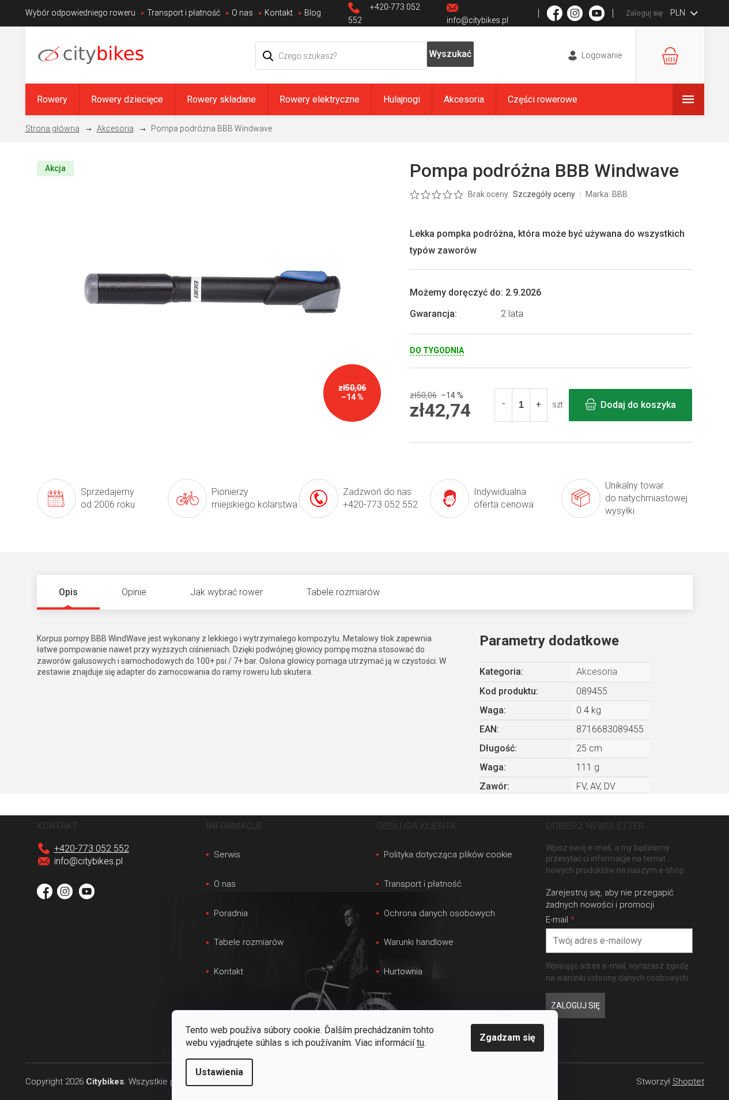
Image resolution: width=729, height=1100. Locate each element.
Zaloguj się (575, 1005)
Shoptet (688, 1081)
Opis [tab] (68, 592)
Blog (312, 12)
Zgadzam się (507, 1037)
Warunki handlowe (419, 942)
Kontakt (279, 12)
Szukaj (450, 54)
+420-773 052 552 (91, 848)
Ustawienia (219, 1072)
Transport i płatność (183, 12)
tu (420, 1042)
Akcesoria (596, 671)
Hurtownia (403, 971)
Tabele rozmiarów (249, 942)
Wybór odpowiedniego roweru (80, 12)
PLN (678, 12)
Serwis (227, 854)
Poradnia (231, 913)
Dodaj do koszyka (638, 404)
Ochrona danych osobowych (439, 913)
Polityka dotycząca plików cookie (448, 854)
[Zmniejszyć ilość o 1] (503, 405)
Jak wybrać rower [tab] (226, 592)
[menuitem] (52, 99)
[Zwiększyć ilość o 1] (538, 405)
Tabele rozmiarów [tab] (343, 592)
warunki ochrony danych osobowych (622, 977)
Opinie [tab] (134, 592)
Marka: (607, 194)
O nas (242, 12)
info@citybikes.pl (88, 861)
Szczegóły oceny (544, 194)
